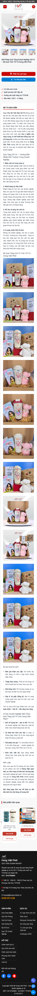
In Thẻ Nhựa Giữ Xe (27, 826)
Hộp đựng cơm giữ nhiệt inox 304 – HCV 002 (9, 827)
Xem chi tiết (9, 833)
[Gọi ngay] (33, 980)
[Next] (32, 30)
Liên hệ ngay (9, 838)
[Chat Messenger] (33, 992)
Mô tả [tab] (18, 107)
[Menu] (5, 6)
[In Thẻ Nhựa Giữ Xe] (27, 816)
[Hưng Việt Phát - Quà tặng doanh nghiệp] (18, 6)
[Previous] (5, 30)
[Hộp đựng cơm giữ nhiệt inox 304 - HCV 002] (9, 816)
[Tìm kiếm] (33, 6)
